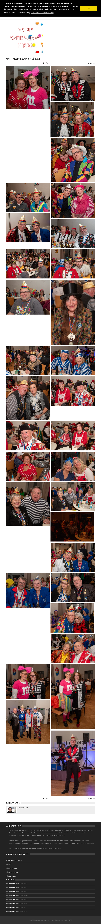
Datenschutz (12, 868)
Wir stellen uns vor (14, 860)
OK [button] (89, 8)
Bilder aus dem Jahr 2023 (17, 884)
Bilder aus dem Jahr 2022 (17, 888)
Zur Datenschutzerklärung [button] (42, 13)
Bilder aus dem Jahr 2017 (17, 907)
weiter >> (91, 63)
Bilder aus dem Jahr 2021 (17, 891)
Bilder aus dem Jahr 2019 (17, 899)
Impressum (11, 876)
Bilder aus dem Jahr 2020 (17, 895)
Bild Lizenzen (12, 872)
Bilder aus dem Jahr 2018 (17, 903)
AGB (9, 864)
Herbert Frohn (24, 808)
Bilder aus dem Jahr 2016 (17, 911)
